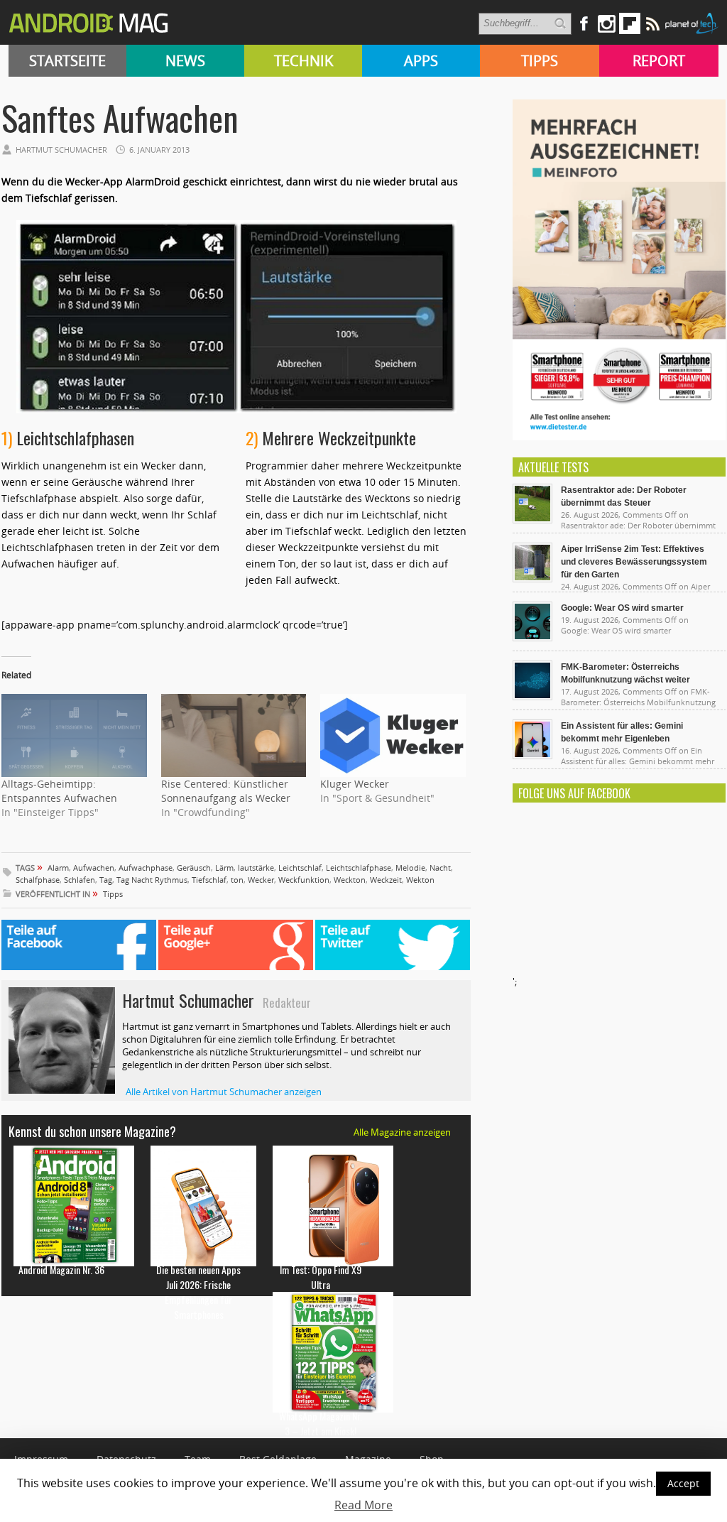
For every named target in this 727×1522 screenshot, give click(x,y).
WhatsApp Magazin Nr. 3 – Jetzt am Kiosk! (320, 1423)
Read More (363, 1505)
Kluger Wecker (354, 783)
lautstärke (256, 867)
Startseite (67, 60)
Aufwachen (93, 867)
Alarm (58, 867)
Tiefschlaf (209, 879)
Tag (105, 879)
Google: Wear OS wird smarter (622, 608)
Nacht (440, 867)
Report (659, 60)
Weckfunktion (303, 879)
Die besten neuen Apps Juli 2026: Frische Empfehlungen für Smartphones (198, 1292)
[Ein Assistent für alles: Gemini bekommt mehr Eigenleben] (532, 755)
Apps (421, 60)
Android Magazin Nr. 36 (61, 1269)
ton (237, 879)
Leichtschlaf (300, 867)
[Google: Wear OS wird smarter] (532, 637)
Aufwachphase (146, 867)
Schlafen (79, 879)
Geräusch (194, 867)
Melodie (410, 867)
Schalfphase (38, 879)
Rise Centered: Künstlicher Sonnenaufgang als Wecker (225, 791)
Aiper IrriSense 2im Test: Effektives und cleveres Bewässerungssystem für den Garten (634, 562)
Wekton (420, 879)
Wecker (261, 879)
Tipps (539, 60)
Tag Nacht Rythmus (151, 879)
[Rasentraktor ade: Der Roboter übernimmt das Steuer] (532, 519)
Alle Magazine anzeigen (402, 1132)
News (185, 60)
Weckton (350, 879)
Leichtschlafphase (358, 867)
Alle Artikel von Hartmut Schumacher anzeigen (224, 1091)
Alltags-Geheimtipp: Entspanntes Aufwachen (59, 791)
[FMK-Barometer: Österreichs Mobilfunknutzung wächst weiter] (532, 696)
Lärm (224, 867)
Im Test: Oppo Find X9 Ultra (320, 1277)
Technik (303, 60)
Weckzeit (386, 879)
